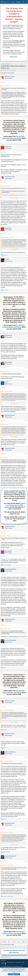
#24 (26, 233)
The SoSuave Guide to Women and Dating (13, 137)
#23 (26, 182)
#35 (26, 645)
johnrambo (8, 551)
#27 (26, 367)
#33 (26, 574)
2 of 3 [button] (14, 941)
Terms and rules (10, 962)
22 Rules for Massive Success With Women (15, 505)
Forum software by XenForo (12, 966)
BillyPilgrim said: (5, 535)
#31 (26, 532)
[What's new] (23, 1)
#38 (26, 757)
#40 (26, 861)
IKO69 (7, 259)
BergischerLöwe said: (6, 237)
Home (2, 963)
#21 (26, 82)
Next (19, 941)
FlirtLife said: (4, 86)
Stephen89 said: (5, 186)
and (8, 896)
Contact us (3, 962)
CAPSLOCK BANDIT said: (7, 710)
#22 (26, 152)
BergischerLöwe (5, 70)
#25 (26, 264)
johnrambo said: (5, 628)
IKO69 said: (4, 424)
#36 (26, 706)
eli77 (6, 382)
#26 (26, 341)
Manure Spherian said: (7, 832)
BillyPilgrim (8, 335)
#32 (26, 556)
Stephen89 (8, 146)
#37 (26, 739)
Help (23, 962)
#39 (26, 828)
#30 (26, 453)
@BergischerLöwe (6, 559)
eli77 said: (4, 457)
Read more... (14, 57)
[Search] (26, 1)
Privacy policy (18, 962)
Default (3, 960)
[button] (1, 2)
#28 (26, 387)
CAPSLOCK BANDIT (10, 569)
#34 (26, 624)
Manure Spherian (10, 752)
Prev (9, 941)
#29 (26, 420)
